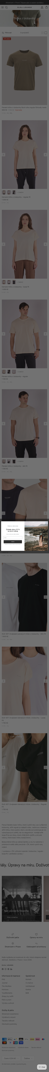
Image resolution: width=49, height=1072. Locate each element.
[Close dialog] (47, 523)
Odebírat (12, 541)
